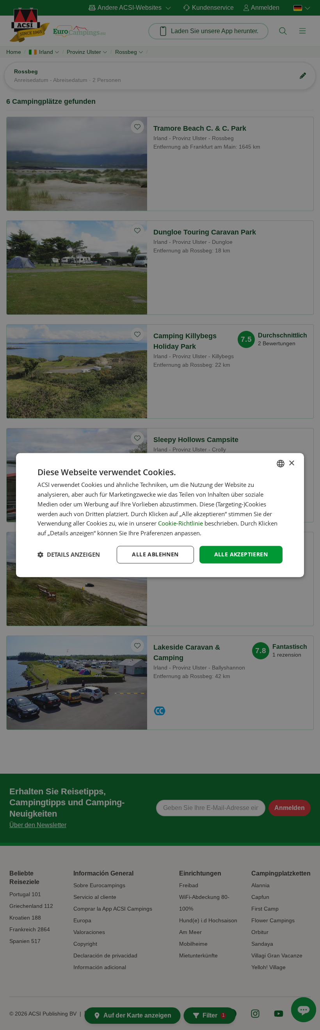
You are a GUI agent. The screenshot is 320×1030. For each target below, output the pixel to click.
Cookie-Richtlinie (180, 523)
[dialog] (160, 515)
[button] (68, 554)
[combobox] (280, 463)
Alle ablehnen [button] (155, 554)
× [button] (291, 463)
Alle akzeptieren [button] (241, 554)
